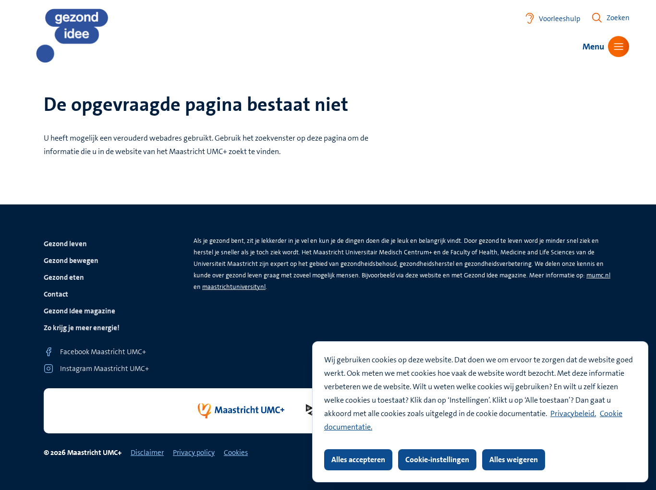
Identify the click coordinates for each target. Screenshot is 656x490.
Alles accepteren (358, 459)
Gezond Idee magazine (79, 311)
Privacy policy (194, 452)
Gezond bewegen (71, 260)
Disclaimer (147, 452)
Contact (56, 294)
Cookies (236, 452)
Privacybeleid (572, 413)
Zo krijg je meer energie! (82, 328)
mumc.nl (598, 275)
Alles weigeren (513, 459)
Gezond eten (64, 277)
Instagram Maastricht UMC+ (104, 368)
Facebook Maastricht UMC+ (103, 352)
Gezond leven (65, 244)
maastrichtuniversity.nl (234, 287)
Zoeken (618, 18)
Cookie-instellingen (437, 459)
